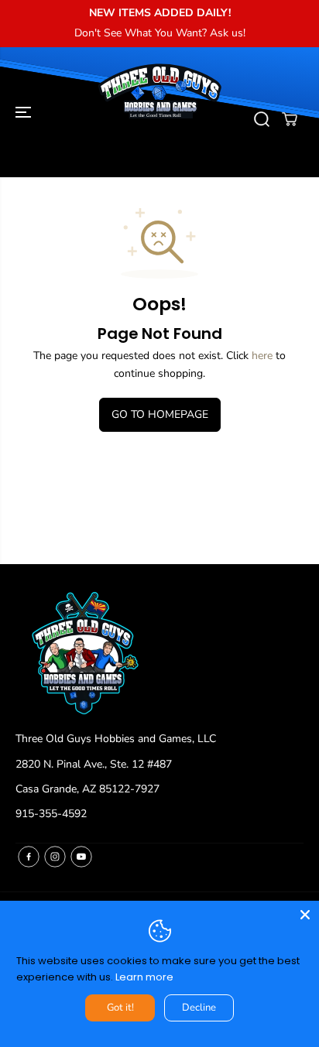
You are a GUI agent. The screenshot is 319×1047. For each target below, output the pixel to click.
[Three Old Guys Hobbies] (159, 119)
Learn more (144, 977)
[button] (24, 112)
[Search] (262, 119)
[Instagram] (55, 856)
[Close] (305, 914)
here (262, 355)
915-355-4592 (51, 813)
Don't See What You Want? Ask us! (159, 33)
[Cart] (290, 119)
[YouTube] (81, 856)
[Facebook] (28, 856)
